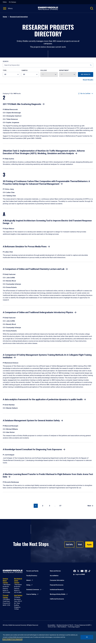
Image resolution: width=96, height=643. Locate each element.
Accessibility (51, 625)
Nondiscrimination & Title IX (65, 625)
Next (89, 506)
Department (64, 70)
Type (4, 70)
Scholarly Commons (32, 589)
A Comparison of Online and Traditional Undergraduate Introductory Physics (38, 312)
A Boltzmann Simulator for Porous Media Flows (25, 246)
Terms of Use (52, 627)
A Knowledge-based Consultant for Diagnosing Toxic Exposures (32, 449)
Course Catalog (31, 594)
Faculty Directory (31, 575)
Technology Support (74, 627)
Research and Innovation (19, 17)
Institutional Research (57, 589)
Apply (89, 544)
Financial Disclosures (56, 585)
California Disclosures (57, 599)
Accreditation (54, 575)
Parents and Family (32, 571)
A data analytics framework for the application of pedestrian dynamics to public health (43, 399)
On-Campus (12, 2)
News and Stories (55, 571)
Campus (25, 70)
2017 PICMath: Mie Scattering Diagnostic (22, 104)
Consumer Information (57, 580)
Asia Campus (18, 595)
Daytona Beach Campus (5, 580)
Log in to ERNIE (80, 574)
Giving (28, 585)
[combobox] (11, 74)
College (43, 70)
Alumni (28, 580)
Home (5, 17)
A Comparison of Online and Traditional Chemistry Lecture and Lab (33, 269)
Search (5, 61)
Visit (80, 544)
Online (5, 2)
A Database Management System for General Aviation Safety (31, 420)
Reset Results (88, 80)
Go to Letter (85, 93)
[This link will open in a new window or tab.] (74, 571)
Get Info (69, 544)
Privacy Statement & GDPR (83, 625)
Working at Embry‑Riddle (57, 594)
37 (60, 506)
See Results (85, 74)
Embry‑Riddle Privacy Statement (12, 639)
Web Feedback (61, 627)
